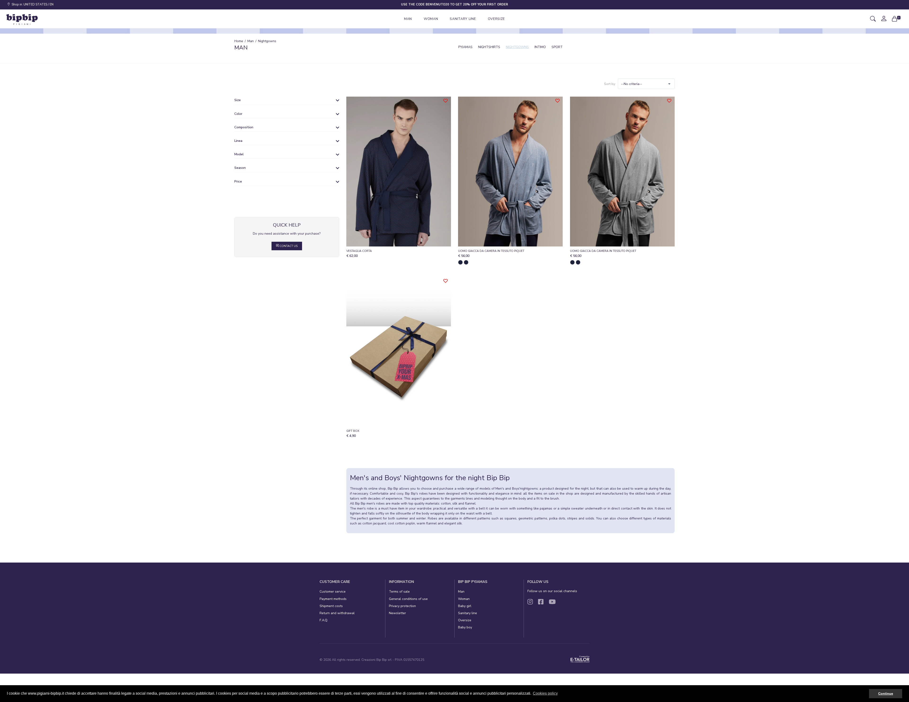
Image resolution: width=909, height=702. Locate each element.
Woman (464, 599)
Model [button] (239, 154)
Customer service (333, 591)
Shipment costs (331, 606)
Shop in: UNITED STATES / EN (31, 4)
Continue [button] (885, 693)
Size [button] (237, 100)
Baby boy (465, 627)
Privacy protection (402, 606)
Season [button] (240, 168)
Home (238, 41)
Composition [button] (243, 127)
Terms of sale (399, 591)
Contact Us (288, 246)
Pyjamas (465, 47)
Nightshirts (489, 47)
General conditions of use (408, 599)
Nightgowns (517, 47)
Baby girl (464, 606)
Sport (557, 47)
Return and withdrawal (337, 613)
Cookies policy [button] (545, 693)
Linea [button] (238, 141)
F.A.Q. (324, 620)
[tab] (286, 101)
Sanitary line (467, 613)
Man (461, 591)
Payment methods (333, 599)
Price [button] (238, 181)
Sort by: (610, 84)
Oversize (464, 620)
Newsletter (397, 613)
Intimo (540, 47)
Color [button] (238, 114)
